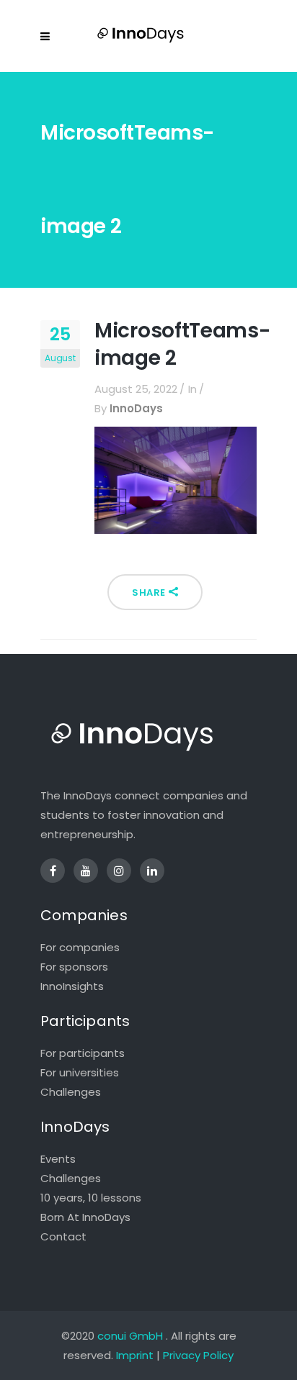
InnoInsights (72, 986)
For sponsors (74, 966)
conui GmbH (130, 1335)
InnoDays (136, 408)
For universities (79, 1072)
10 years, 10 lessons (90, 1197)
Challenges (70, 1091)
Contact (63, 1236)
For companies (80, 947)
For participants (82, 1053)
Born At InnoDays (85, 1217)
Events (58, 1158)
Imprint (135, 1355)
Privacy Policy (198, 1355)
